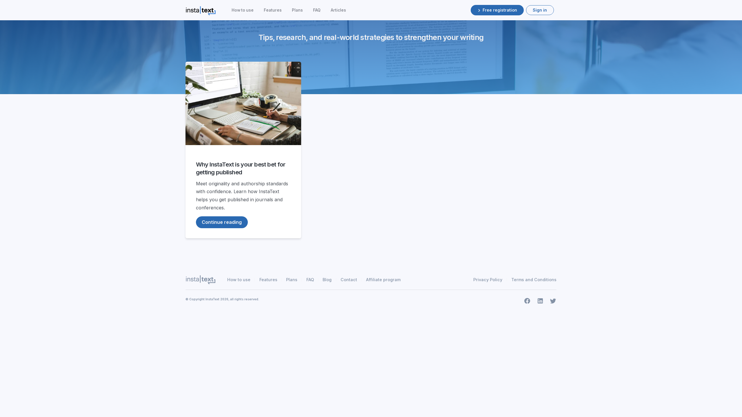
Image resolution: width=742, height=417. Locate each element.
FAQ (317, 10)
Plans (297, 10)
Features (273, 10)
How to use (243, 10)
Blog (327, 279)
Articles (338, 10)
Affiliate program (383, 279)
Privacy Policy (487, 279)
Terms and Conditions (533, 279)
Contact (349, 279)
